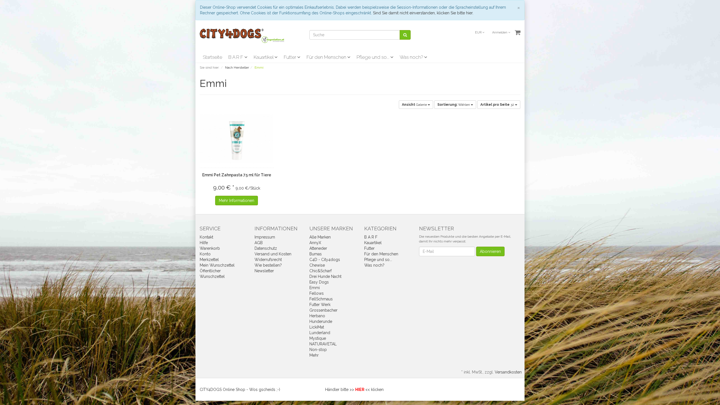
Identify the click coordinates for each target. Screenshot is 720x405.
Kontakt (206, 237)
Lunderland (319, 332)
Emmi (314, 287)
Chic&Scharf (320, 271)
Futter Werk (319, 304)
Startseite (212, 57)
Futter (290, 57)
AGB (259, 242)
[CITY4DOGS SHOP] (242, 35)
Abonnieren (490, 251)
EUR (478, 32)
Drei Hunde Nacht (325, 276)
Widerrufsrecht (268, 259)
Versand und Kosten (273, 254)
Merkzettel (209, 259)
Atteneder (318, 248)
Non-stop (318, 349)
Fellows (316, 293)
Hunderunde (320, 321)
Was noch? (412, 57)
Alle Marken (320, 237)
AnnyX (315, 242)
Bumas (315, 254)
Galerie (415, 105)
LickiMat (316, 327)
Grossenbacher (323, 310)
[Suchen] (405, 35)
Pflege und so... (373, 57)
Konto (205, 254)
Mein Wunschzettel (217, 265)
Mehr (314, 355)
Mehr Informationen (236, 200)
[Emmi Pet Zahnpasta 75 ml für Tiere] (237, 139)
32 (497, 105)
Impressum (265, 237)
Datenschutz (266, 248)
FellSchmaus (321, 299)
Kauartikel (264, 57)
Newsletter (264, 271)
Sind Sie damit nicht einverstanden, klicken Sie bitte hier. (423, 13)
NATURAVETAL (323, 344)
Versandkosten (508, 372)
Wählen (454, 105)
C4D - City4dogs (324, 259)
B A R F (236, 57)
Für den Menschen (327, 57)
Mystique (317, 338)
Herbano (317, 316)
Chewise (317, 265)
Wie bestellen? (268, 265)
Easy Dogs (319, 282)
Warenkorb (210, 248)
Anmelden (500, 32)
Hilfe (204, 242)
